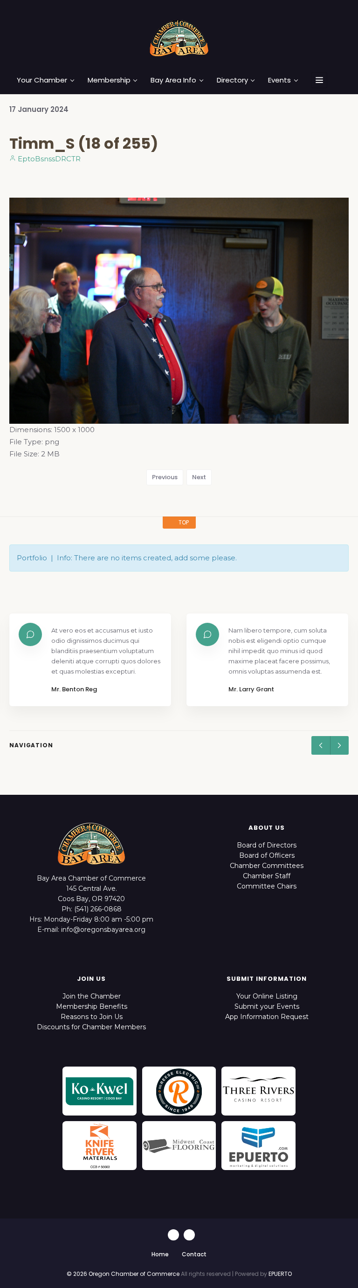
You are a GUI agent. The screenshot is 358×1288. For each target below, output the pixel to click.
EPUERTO (280, 1274)
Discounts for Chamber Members (91, 1027)
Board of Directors (266, 845)
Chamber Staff (266, 876)
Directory (232, 80)
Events (279, 80)
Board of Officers (267, 855)
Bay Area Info (173, 80)
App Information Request (267, 1016)
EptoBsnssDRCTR (48, 158)
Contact (194, 1254)
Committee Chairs (266, 886)
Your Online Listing (266, 996)
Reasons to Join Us (92, 1016)
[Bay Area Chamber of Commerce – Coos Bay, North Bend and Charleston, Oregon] (179, 38)
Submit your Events (266, 1006)
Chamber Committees (266, 865)
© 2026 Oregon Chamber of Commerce (123, 1274)
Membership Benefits (91, 1006)
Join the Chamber (91, 996)
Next (199, 477)
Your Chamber (42, 80)
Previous (165, 477)
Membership (109, 80)
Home (160, 1254)
